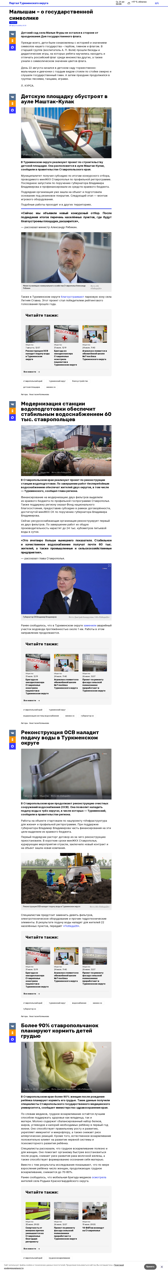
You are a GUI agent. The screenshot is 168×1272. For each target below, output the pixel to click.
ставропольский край (32, 381)
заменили (90, 625)
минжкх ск (51, 387)
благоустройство (80, 381)
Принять (150, 1267)
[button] (66, 132)
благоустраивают (72, 296)
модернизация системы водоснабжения (41, 716)
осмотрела (99, 1177)
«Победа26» (71, 926)
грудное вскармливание (59, 1258)
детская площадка (31, 387)
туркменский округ (57, 381)
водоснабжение (79, 1003)
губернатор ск (87, 716)
